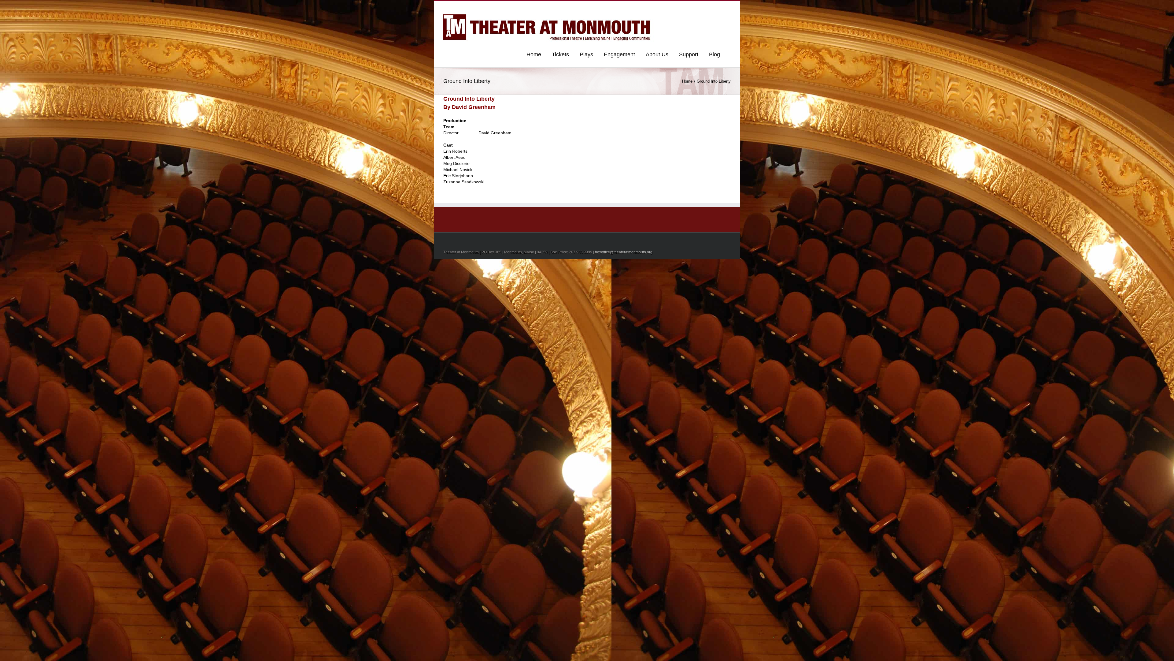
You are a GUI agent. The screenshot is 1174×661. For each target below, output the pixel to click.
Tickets (560, 54)
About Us (657, 54)
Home (533, 54)
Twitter (720, 7)
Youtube (697, 8)
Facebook (729, 7)
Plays (586, 54)
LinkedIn (709, 7)
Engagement (619, 54)
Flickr (684, 7)
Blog (714, 54)
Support (688, 54)
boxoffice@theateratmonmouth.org (623, 252)
